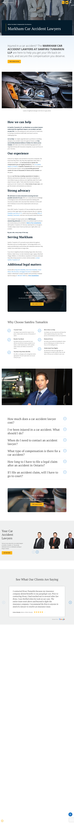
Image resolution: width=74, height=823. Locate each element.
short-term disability (31, 270)
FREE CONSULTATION (14, 61)
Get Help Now (7, 552)
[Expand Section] (64, 418)
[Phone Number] (63, 2)
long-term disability (20, 270)
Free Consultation (37, 304)
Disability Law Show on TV (15, 213)
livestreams (16, 215)
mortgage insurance (24, 271)
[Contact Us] (66, 2)
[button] (37, 552)
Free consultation (37, 504)
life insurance (15, 271)
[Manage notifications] (2, 821)
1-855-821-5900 (21, 275)
